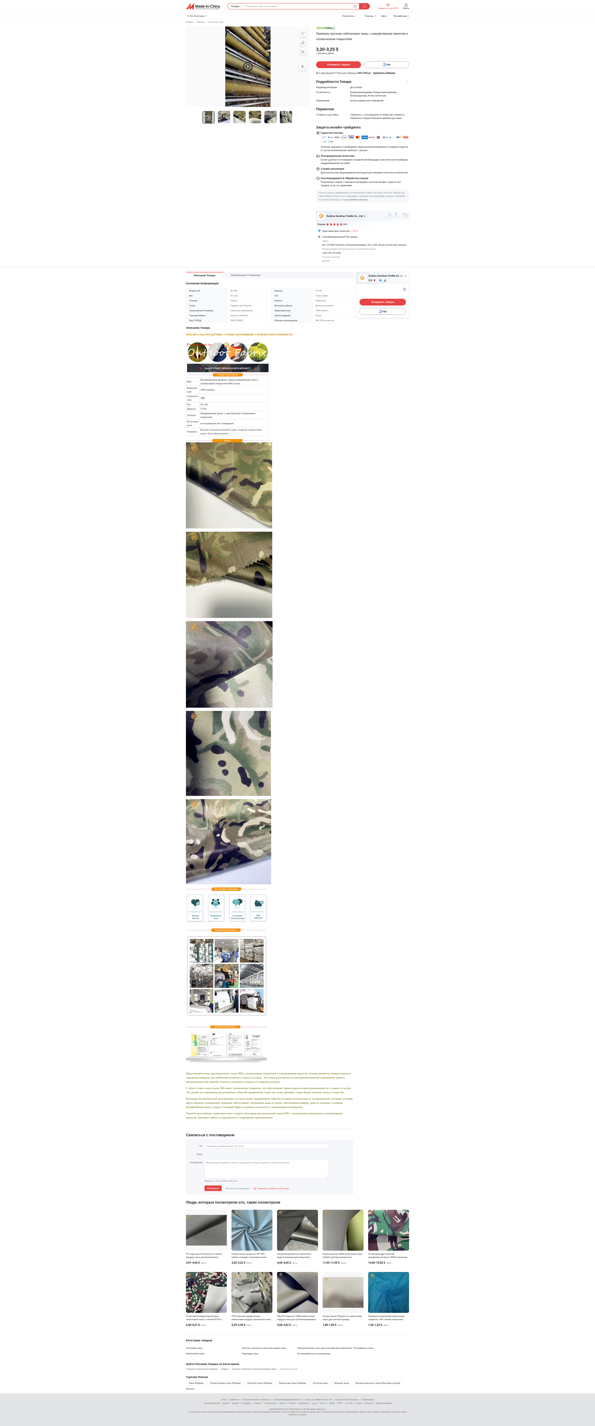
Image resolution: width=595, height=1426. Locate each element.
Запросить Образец (384, 73)
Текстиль (200, 22)
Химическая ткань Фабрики (292, 1382)
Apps (383, 15)
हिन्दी (339, 1403)
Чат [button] (388, 64)
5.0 (370, 280)
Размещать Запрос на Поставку (271, 1188)
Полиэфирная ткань (363, 1347)
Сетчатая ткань (320, 1382)
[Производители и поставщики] (203, 6)
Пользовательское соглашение (256, 1399)
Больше (190, 1388)
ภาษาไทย (349, 1403)
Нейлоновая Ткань (216, 22)
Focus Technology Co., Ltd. (295, 1409)
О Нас (223, 1399)
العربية (314, 1403)
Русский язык (270, 1403)
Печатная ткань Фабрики (259, 1382)
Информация (368, 1399)
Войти (406, 8)
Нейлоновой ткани (195, 1353)
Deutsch (292, 1403)
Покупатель (348, 15)
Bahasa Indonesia (383, 1403)
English (226, 1403)
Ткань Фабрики (195, 1382)
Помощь (369, 15)
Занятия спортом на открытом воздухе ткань (264, 1347)
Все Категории (197, 15)
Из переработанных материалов (314, 1353)
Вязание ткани (342, 1382)
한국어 (323, 1403)
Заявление (234, 1399)
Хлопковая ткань (194, 1347)
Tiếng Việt (368, 1403)
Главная (189, 22)
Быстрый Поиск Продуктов (347, 1399)
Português (246, 1403)
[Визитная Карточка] (404, 289)
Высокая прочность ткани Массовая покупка (378, 1382)
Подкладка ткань (250, 1353)
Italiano (282, 1403)
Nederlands (304, 1403)
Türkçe (358, 1403)
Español (235, 1403)
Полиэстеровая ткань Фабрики (225, 1382)
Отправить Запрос (338, 64)
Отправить (213, 1188)
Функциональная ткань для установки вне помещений (325, 1347)
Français (257, 1403)
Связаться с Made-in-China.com (318, 1399)
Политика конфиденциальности (287, 1399)
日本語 (332, 1403)
